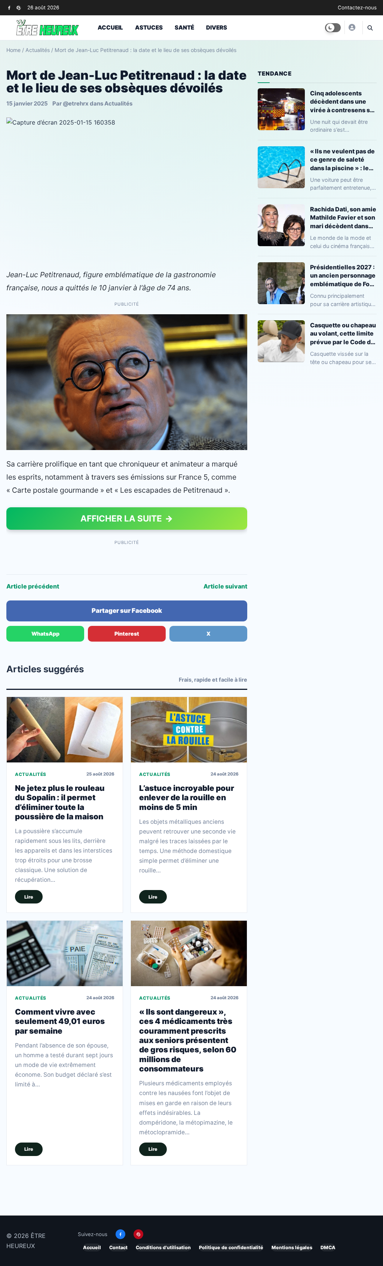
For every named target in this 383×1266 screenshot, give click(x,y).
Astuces (149, 27)
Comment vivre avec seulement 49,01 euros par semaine (60, 1021)
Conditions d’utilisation (163, 1247)
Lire (28, 897)
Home (13, 50)
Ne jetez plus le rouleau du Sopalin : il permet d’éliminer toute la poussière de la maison (60, 802)
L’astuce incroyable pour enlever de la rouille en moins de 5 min (186, 797)
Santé (184, 27)
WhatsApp (45, 633)
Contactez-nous (357, 7)
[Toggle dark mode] (333, 27)
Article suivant (225, 586)
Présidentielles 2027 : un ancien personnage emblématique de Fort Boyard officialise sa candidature (343, 275)
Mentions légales (292, 1247)
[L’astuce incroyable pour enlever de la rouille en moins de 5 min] (189, 729)
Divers (216, 27)
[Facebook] (9, 7)
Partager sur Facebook (127, 610)
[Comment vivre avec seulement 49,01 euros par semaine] (65, 953)
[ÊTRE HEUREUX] (351, 27)
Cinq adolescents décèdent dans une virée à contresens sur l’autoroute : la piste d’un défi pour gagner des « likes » (343, 101)
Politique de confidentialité (231, 1247)
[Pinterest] (18, 7)
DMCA (328, 1247)
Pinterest (126, 633)
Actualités (37, 50)
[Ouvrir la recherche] (369, 27)
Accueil (110, 27)
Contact (118, 1247)
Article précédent (32, 586)
